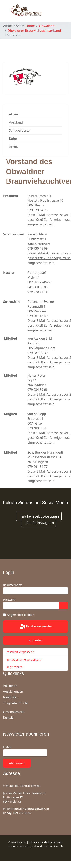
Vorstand (16, 122)
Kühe (13, 138)
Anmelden (35, 640)
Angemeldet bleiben (20, 615)
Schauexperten (20, 130)
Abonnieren (16, 763)
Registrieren (14, 667)
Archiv (13, 147)
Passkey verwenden (38, 626)
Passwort (9, 600)
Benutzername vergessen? (23, 659)
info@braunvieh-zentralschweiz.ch (26, 809)
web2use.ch (56, 846)
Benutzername (12, 585)
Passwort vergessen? (20, 652)
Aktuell (14, 114)
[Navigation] (58, 10)
